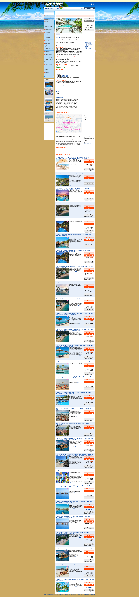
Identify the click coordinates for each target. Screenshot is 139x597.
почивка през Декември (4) (48, 66)
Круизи (65, 9)
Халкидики (58, 148)
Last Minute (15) (47, 15)
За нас (69, 594)
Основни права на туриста (89, 44)
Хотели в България (89, 8)
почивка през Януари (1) (48, 48)
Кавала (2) (46, 27)
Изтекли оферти (55, 9)
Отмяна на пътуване (88, 43)
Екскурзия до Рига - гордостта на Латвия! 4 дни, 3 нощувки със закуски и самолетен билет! (75, 409)
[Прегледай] (89, 224)
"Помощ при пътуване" (64, 75)
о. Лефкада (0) (47, 37)
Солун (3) (46, 45)
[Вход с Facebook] (91, 4)
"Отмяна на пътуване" (64, 76)
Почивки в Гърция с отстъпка (52, 8)
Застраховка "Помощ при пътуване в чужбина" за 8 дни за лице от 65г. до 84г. (67, 91)
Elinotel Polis (58, 37)
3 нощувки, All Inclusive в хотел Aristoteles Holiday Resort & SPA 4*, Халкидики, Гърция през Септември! (73, 235)
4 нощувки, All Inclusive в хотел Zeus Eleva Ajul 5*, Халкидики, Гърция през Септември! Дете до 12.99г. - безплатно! (73, 517)
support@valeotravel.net (87, 143)
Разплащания (87, 41)
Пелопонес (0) (47, 43)
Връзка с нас (87, 46)
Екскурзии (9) (46, 72)
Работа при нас (87, 45)
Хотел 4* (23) (46, 23)
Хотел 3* (58, 149)
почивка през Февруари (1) (48, 49)
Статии (87, 9)
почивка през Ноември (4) (48, 64)
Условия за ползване (65, 594)
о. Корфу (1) (46, 34)
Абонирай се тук (85, 0)
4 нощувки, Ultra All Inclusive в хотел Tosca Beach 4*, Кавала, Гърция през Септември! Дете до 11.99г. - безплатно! (72, 533)
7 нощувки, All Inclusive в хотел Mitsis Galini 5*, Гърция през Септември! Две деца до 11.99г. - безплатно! (74, 267)
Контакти (93, 9)
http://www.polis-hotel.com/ (88, 120)
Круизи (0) (46, 69)
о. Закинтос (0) (47, 32)
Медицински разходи (88, 42)
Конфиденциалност (88, 48)
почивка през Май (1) (48, 54)
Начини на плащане (59, 594)
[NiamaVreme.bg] (54, 5)
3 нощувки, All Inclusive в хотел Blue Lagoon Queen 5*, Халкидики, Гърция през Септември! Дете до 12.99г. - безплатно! (74, 502)
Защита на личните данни (87, 594)
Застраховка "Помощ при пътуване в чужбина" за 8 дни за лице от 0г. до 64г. (67, 85)
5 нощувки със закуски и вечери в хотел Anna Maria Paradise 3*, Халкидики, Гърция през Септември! (75, 580)
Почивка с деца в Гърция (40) (48, 19)
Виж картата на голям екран (68, 124)
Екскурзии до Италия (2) (48, 70)
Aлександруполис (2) (48, 26)
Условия (86, 47)
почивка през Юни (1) (48, 56)
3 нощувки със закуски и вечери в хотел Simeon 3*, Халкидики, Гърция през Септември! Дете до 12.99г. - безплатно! (73, 219)
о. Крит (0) (46, 35)
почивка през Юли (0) (48, 57)
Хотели (61, 9)
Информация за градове (80, 594)
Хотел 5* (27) (46, 24)
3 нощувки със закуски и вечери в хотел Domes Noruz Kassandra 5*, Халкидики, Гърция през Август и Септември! (74, 361)
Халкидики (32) (47, 46)
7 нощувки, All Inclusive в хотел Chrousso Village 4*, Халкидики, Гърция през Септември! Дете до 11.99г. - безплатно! (73, 174)
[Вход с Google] (93, 4)
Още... (78, 164)
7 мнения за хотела (78, 33)
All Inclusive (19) (47, 67)
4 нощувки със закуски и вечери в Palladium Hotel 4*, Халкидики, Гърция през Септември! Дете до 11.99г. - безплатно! (73, 393)
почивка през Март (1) (48, 51)
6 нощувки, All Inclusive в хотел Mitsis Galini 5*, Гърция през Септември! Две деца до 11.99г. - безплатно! (74, 204)
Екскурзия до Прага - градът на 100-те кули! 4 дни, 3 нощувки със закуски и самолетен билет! (73, 424)
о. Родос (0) (46, 38)
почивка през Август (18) (48, 59)
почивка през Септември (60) (48, 61)
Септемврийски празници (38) (48, 17)
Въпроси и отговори (88, 40)
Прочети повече (58, 89)
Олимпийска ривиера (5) (48, 29)
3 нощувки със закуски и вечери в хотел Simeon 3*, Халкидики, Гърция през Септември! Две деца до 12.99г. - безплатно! (73, 251)
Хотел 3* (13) (46, 21)
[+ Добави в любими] (80, 18)
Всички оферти (48, 9)
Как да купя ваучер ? (88, 39)
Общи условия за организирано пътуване (50, 594)
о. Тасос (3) (46, 40)
